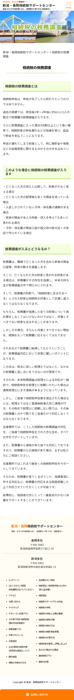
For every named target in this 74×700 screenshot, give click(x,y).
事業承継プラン (15, 629)
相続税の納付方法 (46, 625)
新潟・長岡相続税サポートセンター (29, 5)
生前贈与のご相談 (46, 579)
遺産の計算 (43, 661)
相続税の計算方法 (46, 637)
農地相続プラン (45, 655)
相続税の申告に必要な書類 (50, 613)
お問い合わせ (14, 601)
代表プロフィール (16, 634)
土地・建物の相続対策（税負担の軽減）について (19, 648)
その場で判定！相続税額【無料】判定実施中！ (19, 621)
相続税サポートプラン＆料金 (51, 601)
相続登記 (43, 595)
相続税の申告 (44, 607)
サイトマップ (14, 607)
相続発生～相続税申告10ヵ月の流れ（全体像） (52, 587)
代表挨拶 (13, 641)
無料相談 (13, 656)
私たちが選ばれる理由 (48, 649)
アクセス (12, 595)
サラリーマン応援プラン (18, 613)
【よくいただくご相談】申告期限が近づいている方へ (21, 587)
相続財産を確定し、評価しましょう (53, 643)
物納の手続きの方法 (17, 662)
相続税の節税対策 (46, 619)
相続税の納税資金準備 (48, 631)
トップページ (14, 579)
